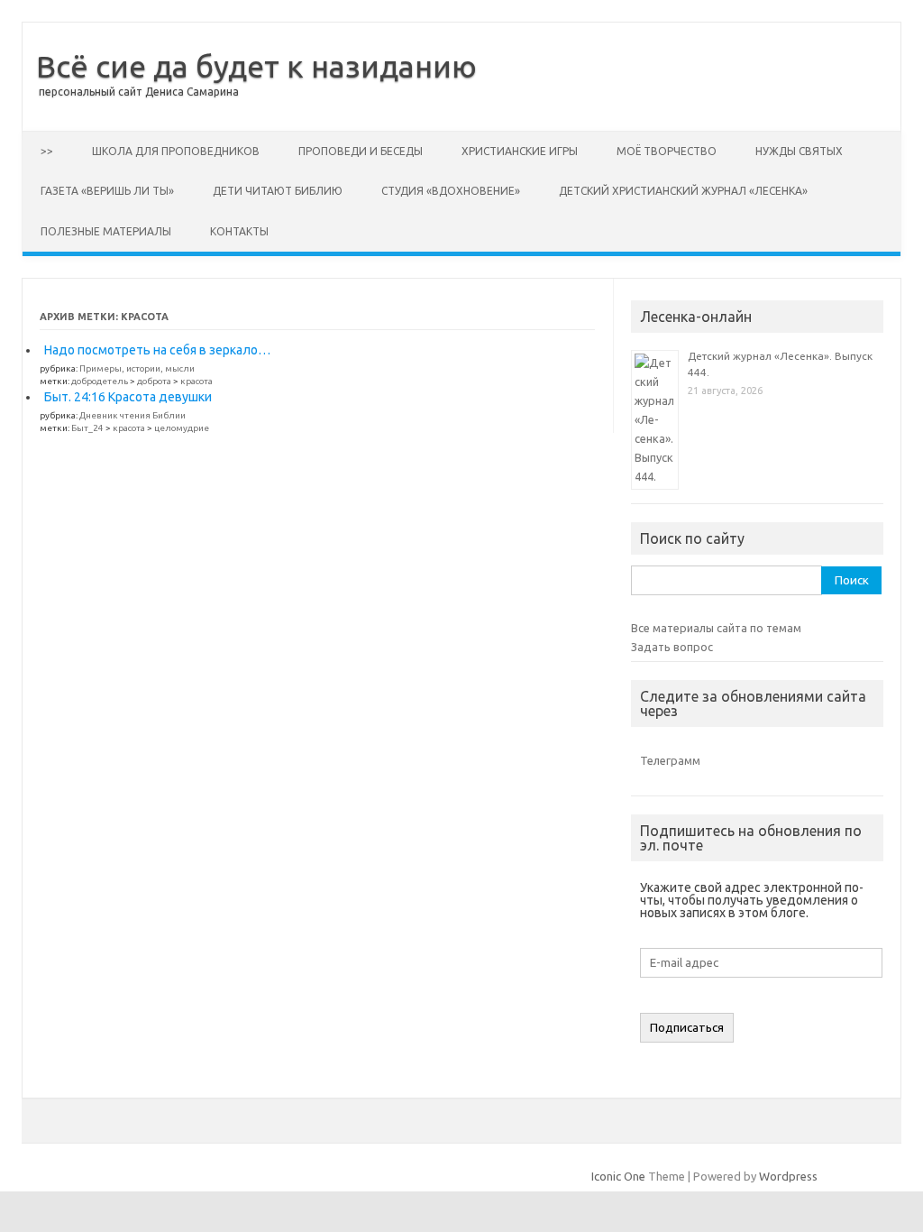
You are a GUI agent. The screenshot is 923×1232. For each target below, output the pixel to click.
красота (196, 381)
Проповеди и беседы (360, 151)
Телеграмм (670, 760)
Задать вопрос (672, 646)
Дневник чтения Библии (132, 415)
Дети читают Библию (278, 191)
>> (47, 151)
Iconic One (618, 1176)
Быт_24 (87, 428)
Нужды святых (799, 151)
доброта (154, 381)
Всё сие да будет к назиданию (256, 66)
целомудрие (181, 428)
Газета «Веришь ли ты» (107, 191)
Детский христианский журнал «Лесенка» (683, 191)
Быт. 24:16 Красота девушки (128, 397)
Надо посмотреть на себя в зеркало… (157, 350)
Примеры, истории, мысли (137, 368)
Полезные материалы (106, 231)
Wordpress (788, 1176)
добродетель (99, 381)
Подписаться (687, 1027)
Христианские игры (520, 151)
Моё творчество (667, 151)
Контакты (239, 231)
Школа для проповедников (176, 151)
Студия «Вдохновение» (450, 191)
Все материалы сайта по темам (716, 627)
